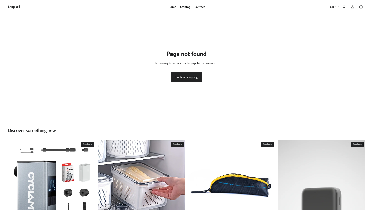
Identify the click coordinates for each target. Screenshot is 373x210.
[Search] (344, 7)
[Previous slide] (13, 184)
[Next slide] (89, 184)
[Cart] (361, 7)
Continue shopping (186, 77)
